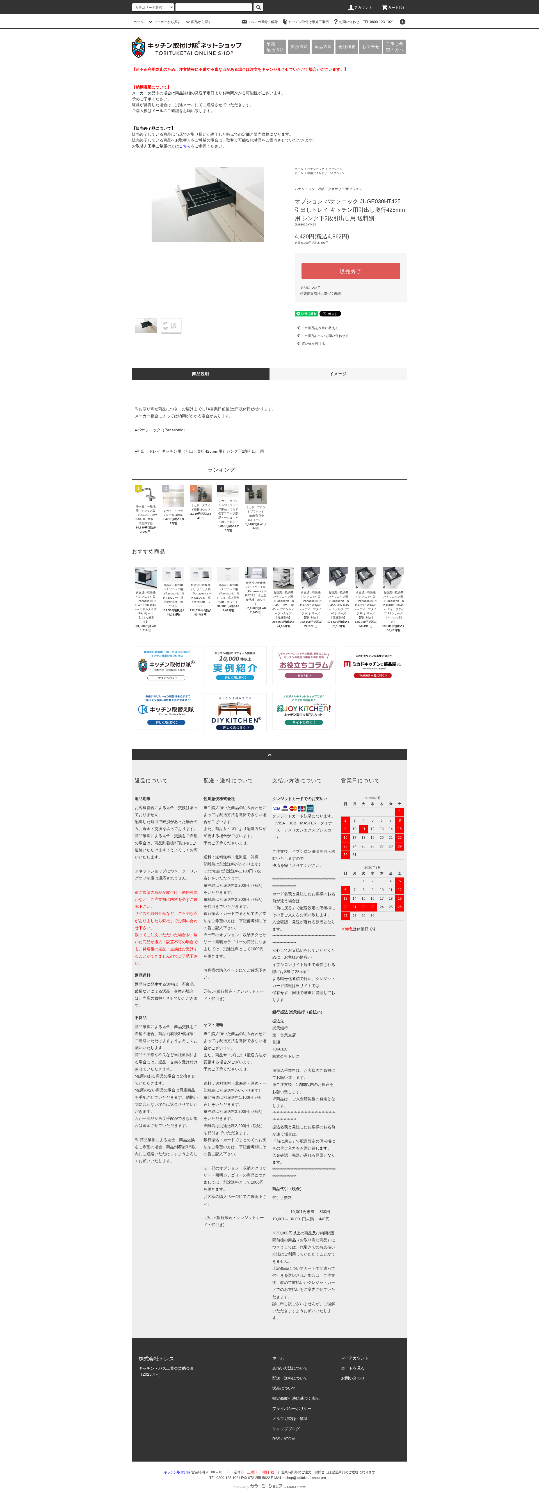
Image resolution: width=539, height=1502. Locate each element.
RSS (276, 1439)
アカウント (363, 8)
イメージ (338, 373)
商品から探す (201, 22)
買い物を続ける (313, 344)
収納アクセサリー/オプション (326, 173)
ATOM (289, 1439)
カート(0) (396, 8)
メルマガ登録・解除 (263, 22)
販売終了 (351, 271)
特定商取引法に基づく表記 (320, 294)
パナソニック (315, 168)
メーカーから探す (167, 22)
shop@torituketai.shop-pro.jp (308, 1478)
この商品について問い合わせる (325, 336)
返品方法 (323, 46)
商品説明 (200, 373)
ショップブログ (286, 1428)
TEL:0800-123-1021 (378, 22)
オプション (335, 168)
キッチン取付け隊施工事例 (308, 22)
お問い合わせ (349, 22)
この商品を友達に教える (320, 328)
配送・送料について (290, 1378)
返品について (310, 288)
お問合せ (371, 46)
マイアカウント (355, 1358)
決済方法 (299, 46)
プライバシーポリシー (292, 1408)
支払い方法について (290, 1368)
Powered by (241, 1487)
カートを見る (353, 1368)
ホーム (138, 22)
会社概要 (347, 46)
